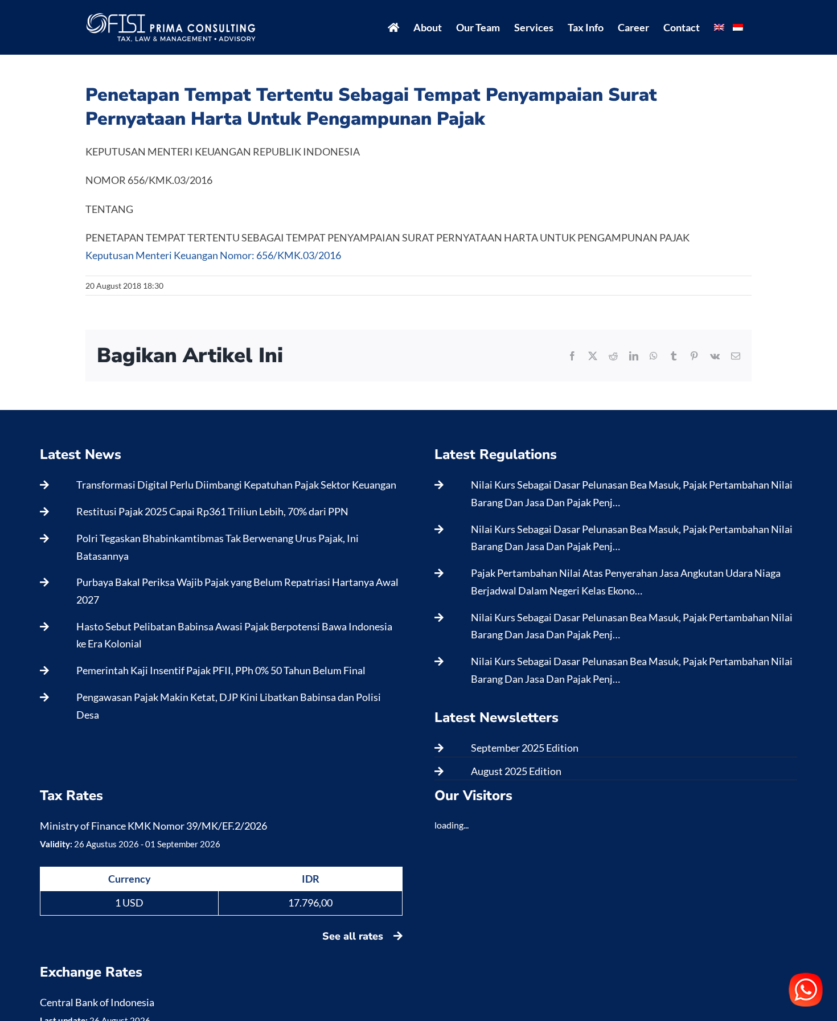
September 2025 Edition (524, 747)
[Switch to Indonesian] (738, 27)
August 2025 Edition (516, 771)
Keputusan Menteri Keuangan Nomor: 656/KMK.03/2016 (213, 255)
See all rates (354, 936)
